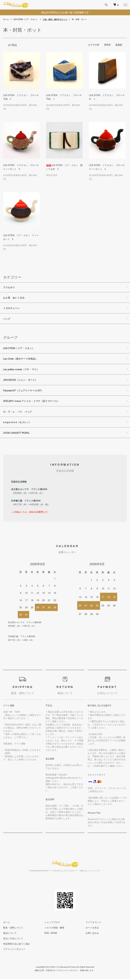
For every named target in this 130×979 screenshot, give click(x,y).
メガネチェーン (11, 308)
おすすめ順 (93, 44)
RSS (46, 932)
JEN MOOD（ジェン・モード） (20, 379)
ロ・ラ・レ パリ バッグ (17, 411)
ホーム (6, 19)
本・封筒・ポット (79, 19)
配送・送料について (13, 927)
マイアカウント (93, 922)
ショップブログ (52, 922)
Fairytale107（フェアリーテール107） (23, 390)
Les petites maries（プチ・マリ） (21, 369)
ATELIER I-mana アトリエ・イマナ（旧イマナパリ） (31, 401)
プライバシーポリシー (14, 949)
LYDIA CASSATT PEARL (16, 432)
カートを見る (92, 927)
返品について (9, 932)
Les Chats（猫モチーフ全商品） (20, 358)
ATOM (54, 932)
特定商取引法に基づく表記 (16, 943)
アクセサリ (9, 287)
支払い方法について (13, 938)
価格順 (107, 44)
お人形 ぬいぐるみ (14, 297)
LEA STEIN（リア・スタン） (25, 19)
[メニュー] (125, 5)
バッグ (6, 318)
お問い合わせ (92, 932)
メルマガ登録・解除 (54, 927)
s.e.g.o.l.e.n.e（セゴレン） (17, 422)
